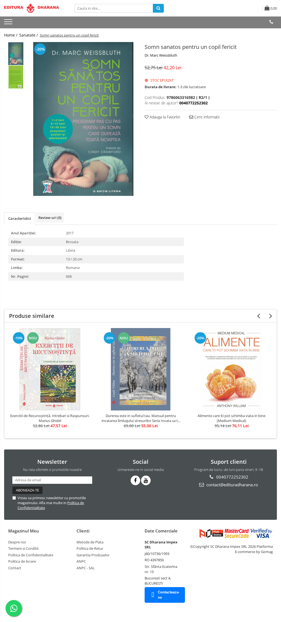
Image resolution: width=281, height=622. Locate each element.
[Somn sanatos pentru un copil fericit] (83, 119)
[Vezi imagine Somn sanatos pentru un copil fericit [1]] (15, 77)
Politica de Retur (90, 548)
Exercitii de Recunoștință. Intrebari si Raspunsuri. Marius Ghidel (49, 418)
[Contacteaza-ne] (271, 21)
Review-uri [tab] (49, 217)
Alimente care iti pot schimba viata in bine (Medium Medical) (231, 418)
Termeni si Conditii (23, 548)
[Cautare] (158, 8)
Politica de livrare (22, 561)
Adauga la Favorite (164, 117)
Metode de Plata (90, 542)
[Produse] (9, 23)
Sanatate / (29, 35)
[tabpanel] (83, 119)
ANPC (81, 561)
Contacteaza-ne (168, 594)
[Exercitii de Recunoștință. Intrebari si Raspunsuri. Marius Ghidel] (50, 369)
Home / (11, 35)
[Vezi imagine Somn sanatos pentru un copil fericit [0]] (15, 53)
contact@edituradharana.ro (231, 484)
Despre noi (17, 542)
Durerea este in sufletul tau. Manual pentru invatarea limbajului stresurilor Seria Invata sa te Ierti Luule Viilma (141, 418)
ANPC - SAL (86, 567)
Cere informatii (206, 117)
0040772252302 (231, 477)
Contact (14, 567)
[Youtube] (146, 480)
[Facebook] (135, 480)
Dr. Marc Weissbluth (161, 55)
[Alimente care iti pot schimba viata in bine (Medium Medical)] (231, 369)
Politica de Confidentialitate (30, 554)
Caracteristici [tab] (19, 218)
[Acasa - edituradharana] (31, 8)
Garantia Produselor (93, 554)
